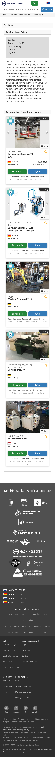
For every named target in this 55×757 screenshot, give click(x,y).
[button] (52, 3)
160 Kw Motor (13, 632)
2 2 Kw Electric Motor (17, 614)
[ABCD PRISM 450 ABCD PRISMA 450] (27, 417)
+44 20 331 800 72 (16, 590)
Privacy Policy (43, 749)
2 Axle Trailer (27, 620)
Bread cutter (42, 632)
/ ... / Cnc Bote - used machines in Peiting (23, 14)
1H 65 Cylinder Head (38, 614)
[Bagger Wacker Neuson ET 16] (27, 277)
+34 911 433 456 (16, 602)
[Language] (48, 3)
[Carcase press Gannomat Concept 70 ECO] (27, 132)
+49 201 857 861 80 (17, 598)
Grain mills (28, 632)
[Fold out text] (27, 182)
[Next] (47, 132)
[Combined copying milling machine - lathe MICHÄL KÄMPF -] (27, 346)
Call (39, 171)
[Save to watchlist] (45, 151)
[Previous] (8, 132)
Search (48, 9)
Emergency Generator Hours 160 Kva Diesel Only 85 (27, 626)
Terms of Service (9, 752)
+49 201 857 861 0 (16, 594)
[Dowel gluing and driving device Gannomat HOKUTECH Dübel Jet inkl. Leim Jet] (27, 204)
